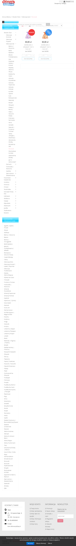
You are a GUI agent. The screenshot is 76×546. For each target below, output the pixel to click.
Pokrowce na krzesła (12, 119)
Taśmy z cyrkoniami (9, 443)
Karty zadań (7, 303)
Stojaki (6, 411)
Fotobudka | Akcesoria (9, 168)
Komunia (6, 184)
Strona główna (6, 17)
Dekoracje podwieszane (8, 270)
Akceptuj (30, 543)
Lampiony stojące (9, 333)
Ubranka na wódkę (12, 141)
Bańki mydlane (11, 51)
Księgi (5, 321)
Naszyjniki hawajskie (10, 352)
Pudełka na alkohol (9, 385)
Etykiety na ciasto (12, 75)
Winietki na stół (12, 145)
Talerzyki (6, 434)
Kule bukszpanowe (13, 97)
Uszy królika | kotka (10, 452)
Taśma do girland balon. (9, 437)
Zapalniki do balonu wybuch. (10, 476)
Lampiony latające (9, 329)
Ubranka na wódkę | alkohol (9, 449)
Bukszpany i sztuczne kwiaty (8, 254)
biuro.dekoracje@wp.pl (14, 526)
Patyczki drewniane (9, 366)
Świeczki (6, 429)
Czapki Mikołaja (8, 257)
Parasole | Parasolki (10, 364)
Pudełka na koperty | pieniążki (9, 390)
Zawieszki (6, 483)
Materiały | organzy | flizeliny (9, 342)
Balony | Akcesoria (11, 47)
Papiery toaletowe (9, 361)
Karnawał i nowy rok (8, 193)
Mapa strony (50, 529)
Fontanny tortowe (9, 282)
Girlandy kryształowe (12, 79)
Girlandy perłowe (11, 88)
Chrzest (6, 187)
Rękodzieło (7, 203)
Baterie (6, 237)
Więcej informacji (41, 543)
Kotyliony (6, 319)
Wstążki (6, 468)
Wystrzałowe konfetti (12, 152)
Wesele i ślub (16, 17)
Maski (5, 338)
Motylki (11, 103)
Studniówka (7, 189)
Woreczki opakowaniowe (8, 464)
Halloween (7, 196)
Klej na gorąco (8, 310)
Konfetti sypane (11, 92)
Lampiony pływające (10, 331)
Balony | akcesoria (9, 235)
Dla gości (8, 164)
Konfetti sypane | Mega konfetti (9, 313)
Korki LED (7, 308)
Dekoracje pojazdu (9, 40)
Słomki (6, 408)
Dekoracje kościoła (9, 36)
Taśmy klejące (8, 440)
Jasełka (6, 208)
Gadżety (8, 171)
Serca (10, 122)
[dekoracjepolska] (8, 3)
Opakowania (7, 210)
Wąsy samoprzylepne (8, 455)
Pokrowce (7, 380)
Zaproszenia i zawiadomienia (10, 174)
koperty (6, 317)
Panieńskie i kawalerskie (7, 179)
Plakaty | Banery (11, 108)
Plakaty (6, 368)
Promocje (49, 508)
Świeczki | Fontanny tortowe (11, 129)
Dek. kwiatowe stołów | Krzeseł (11, 62)
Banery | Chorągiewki (7, 241)
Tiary (5, 445)
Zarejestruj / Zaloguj (60, 3)
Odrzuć (50, 543)
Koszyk (70, 1)
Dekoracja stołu (8, 262)
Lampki (6, 336)
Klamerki (6, 305)
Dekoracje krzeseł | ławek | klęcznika (9, 265)
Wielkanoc (7, 198)
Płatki (5, 371)
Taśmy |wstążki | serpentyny (12, 136)
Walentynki (7, 206)
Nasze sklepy (51, 511)
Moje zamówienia (36, 511)
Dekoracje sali (26, 17)
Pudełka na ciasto (9, 387)
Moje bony (34, 524)
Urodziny (6, 182)
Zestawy (6, 486)
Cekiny (6, 259)
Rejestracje (7, 394)
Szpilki (6, 418)
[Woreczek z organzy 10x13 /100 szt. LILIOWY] (28, 35)
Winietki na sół (8, 459)
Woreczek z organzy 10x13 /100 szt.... (28, 47)
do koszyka (28, 59)
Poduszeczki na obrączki (8, 374)
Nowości (6, 213)
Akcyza (6, 230)
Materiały (11, 100)
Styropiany (7, 413)
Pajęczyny (7, 359)
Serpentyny (7, 401)
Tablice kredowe (8, 431)
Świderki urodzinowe (7, 425)
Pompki (6, 382)
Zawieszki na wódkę (12, 156)
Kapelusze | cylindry (10, 300)
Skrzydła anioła (8, 406)
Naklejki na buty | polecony (9, 348)
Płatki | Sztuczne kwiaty (11, 114)
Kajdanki (6, 298)
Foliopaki (6, 280)
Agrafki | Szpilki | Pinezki (9, 227)
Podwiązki (7, 378)
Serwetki (11, 125)
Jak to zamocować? (12, 161)
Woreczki (11, 149)
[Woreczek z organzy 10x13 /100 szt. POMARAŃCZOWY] (45, 35)
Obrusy (6, 356)
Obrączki (11, 105)
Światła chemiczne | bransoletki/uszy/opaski (10, 421)
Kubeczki (6, 324)
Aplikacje (6, 232)
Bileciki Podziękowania (13, 56)
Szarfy (6, 415)
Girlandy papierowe (12, 84)
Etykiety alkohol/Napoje (8, 274)
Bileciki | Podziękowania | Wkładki (9, 248)
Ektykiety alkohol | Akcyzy (11, 69)
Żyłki (5, 488)
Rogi (5, 396)
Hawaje (6, 201)
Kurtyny (6, 326)
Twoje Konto (35, 508)
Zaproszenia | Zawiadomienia (8, 480)
